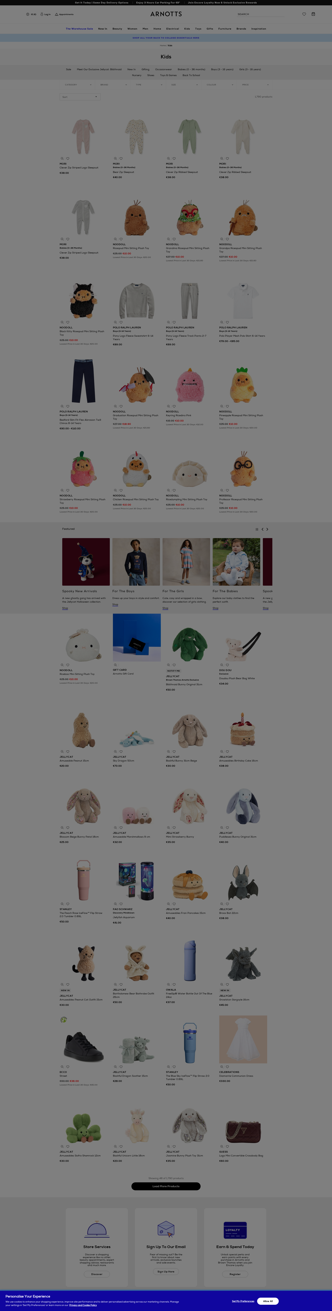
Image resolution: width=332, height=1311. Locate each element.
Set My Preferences (243, 1301)
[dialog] (166, 1301)
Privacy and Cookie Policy (83, 1305)
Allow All (268, 1301)
